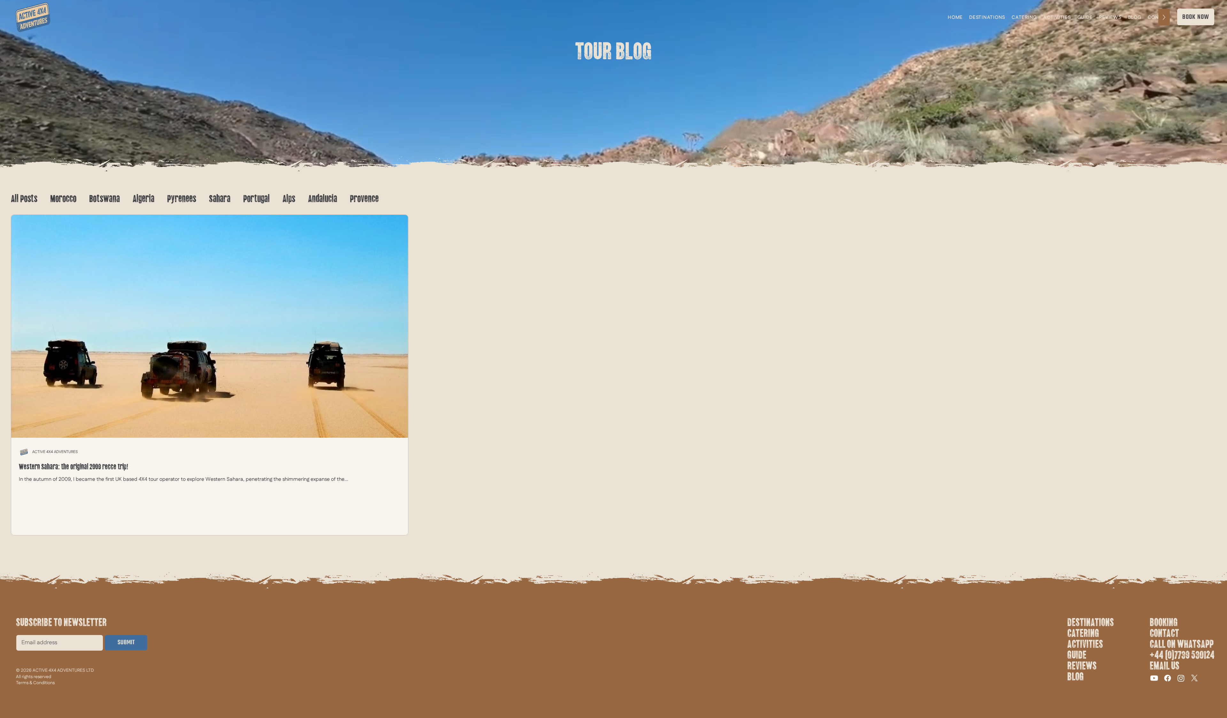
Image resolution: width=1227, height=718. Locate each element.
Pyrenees (181, 199)
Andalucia (322, 199)
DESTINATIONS (1090, 622)
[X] (1194, 678)
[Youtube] (1154, 678)
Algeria (143, 199)
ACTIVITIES (1085, 644)
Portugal (256, 199)
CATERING (1083, 633)
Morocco (63, 199)
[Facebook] (1167, 678)
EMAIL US (1164, 666)
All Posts (24, 199)
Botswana (104, 199)
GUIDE (1076, 655)
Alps (288, 199)
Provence (364, 199)
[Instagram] (1181, 678)
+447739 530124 (1182, 655)
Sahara (219, 199)
